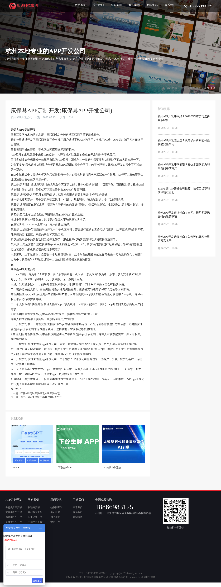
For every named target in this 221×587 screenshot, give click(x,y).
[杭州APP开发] (24, 5)
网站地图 (78, 517)
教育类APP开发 (14, 507)
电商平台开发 (35, 522)
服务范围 (116, 4)
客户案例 (134, 4)
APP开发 (55, 517)
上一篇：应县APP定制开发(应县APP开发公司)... (36, 393)
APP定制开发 (35, 517)
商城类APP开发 (14, 517)
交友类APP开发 (14, 512)
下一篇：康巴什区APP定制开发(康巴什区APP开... (37, 397)
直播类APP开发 (14, 522)
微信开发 (55, 522)
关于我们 (98, 4)
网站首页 (80, 4)
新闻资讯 (152, 4)
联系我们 (170, 4)
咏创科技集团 (148, 577)
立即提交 (37, 581)
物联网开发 (34, 507)
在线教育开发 (35, 512)
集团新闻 (55, 512)
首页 (184, 88)
